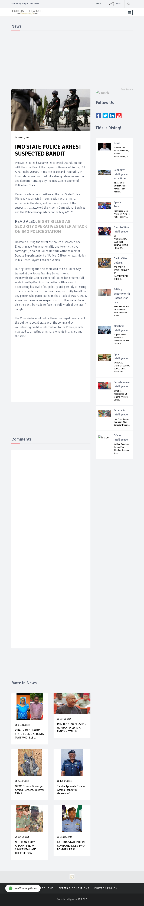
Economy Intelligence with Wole (121, 174)
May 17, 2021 (24, 137)
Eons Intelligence (67, 899)
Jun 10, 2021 (23, 837)
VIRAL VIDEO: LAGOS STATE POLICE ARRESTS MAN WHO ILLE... (29, 733)
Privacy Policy (105, 888)
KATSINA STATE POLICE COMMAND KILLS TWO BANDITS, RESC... (71, 845)
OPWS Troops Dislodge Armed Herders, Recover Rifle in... (29, 789)
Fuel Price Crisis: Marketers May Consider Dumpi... (122, 422)
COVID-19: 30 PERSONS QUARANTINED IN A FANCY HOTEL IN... (71, 727)
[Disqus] (51, 503)
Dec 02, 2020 (24, 725)
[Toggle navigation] (130, 12)
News (117, 143)
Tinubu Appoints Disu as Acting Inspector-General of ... (71, 789)
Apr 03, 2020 (65, 719)
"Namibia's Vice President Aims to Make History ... (122, 214)
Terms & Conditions (74, 888)
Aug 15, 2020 (66, 837)
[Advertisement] (72, 58)
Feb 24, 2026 (65, 781)
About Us (47, 888)
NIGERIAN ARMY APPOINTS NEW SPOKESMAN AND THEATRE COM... (26, 847)
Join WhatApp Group (25, 888)
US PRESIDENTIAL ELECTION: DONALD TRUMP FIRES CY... (121, 242)
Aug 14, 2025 (24, 781)
